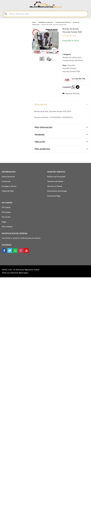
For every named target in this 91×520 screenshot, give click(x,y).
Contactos (6, 181)
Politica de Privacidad (56, 177)
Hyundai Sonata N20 (71, 71)
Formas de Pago (53, 196)
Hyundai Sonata (69, 68)
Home (34, 22)
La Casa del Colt (69, 36)
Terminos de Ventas (55, 181)
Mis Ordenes (7, 227)
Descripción (41, 104)
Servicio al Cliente (54, 186)
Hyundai (71, 65)
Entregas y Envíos (9, 186)
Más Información (43, 127)
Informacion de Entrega (57, 191)
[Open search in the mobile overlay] (45, 14)
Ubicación (40, 142)
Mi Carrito (6, 217)
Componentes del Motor (63, 22)
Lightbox (54, 50)
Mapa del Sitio (8, 191)
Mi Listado (6, 212)
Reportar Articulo (72, 94)
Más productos (42, 149)
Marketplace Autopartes (45, 22)
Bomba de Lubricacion (72, 57)
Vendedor (40, 134)
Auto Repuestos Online (30, 270)
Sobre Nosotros (8, 177)
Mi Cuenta (6, 207)
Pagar (4, 222)
